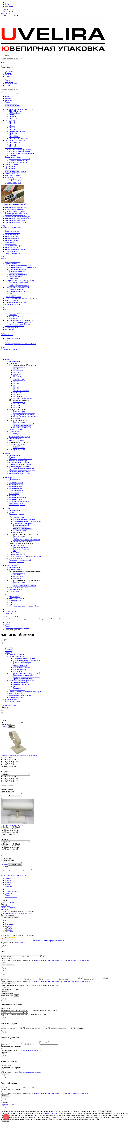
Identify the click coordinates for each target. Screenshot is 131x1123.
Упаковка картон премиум (18, 275)
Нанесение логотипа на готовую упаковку (19, 320)
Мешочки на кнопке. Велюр (15, 249)
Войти (3, 962)
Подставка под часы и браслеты (12, 825)
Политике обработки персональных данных (50, 960)
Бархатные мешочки (12, 231)
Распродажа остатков (12, 262)
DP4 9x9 (12, 115)
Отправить (5, 991)
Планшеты (12, 295)
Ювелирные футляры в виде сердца (17, 217)
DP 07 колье (13, 118)
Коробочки (9, 71)
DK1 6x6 (12, 124)
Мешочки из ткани (11, 236)
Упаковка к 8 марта (11, 170)
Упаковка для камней (12, 304)
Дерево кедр (13, 278)
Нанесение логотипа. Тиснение (20, 322)
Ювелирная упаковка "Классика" (16, 207)
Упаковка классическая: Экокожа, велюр (23, 267)
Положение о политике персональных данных (17, 913)
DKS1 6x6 (12, 144)
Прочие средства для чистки (19, 286)
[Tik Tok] (8, 926)
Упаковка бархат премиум (14, 209)
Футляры (8, 73)
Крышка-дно (13, 318)
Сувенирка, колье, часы (13, 183)
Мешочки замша (10, 244)
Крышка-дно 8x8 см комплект (19, 151)
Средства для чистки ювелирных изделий (19, 280)
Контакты (8, 613)
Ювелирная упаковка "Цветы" (15, 220)
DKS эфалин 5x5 (15, 142)
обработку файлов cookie (49, 1113)
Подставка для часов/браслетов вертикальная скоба (19, 756)
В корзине (4, 796)
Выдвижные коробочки (13, 157)
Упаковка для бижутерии (13, 177)
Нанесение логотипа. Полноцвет (20, 324)
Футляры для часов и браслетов (16, 213)
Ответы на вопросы (8, 908)
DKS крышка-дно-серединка (15, 140)
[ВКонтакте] (9, 932)
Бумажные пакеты (11, 300)
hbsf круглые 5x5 (15, 181)
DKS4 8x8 (12, 146)
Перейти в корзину (7, 1104)
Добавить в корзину (15, 796)
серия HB (12, 179)
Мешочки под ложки (12, 240)
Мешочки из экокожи (12, 238)
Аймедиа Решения (19, 942)
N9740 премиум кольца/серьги (15, 172)
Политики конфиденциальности (30, 1050)
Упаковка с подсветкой (17, 271)
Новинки (8, 879)
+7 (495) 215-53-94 (7, 10)
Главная (7, 622)
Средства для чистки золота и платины (22, 284)
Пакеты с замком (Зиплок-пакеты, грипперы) (21, 298)
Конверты (12, 155)
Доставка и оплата (11, 611)
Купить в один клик (8, 791)
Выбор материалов (11, 327)
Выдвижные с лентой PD (18, 161)
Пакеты (7, 80)
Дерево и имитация (16, 273)
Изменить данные (7, 993)
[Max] (7, 4)
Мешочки (8, 75)
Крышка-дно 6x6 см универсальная (21, 153)
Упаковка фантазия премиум (15, 215)
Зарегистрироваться (8, 965)
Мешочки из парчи (11, 235)
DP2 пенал (12, 116)
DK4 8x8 (12, 129)
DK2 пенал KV (14, 137)
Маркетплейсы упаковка (13, 148)
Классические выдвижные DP (19, 159)
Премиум (8, 76)
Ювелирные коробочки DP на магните (20, 109)
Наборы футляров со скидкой (15, 211)
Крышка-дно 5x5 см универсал (20, 150)
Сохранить (80, 1028)
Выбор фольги (10, 329)
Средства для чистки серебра (19, 282)
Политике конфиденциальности (79, 960)
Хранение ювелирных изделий (16, 302)
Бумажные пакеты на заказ (14, 326)
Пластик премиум (15, 276)
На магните (13, 315)
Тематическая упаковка (13, 106)
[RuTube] (8, 930)
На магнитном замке (12, 251)
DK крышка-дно (10, 120)
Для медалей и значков (13, 297)
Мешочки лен (10, 242)
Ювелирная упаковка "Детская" (16, 222)
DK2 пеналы (13, 135)
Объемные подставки (16, 289)
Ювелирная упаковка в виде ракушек (18, 218)
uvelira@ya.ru (5, 13)
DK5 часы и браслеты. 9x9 (18, 138)
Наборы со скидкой (12, 164)
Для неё (7, 340)
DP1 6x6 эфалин (14, 113)
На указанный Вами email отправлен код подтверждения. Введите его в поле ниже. (30, 985)
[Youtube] (8, 928)
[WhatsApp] (9, 6)
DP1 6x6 (15, 111)
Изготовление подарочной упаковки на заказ (20, 313)
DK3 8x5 (12, 127)
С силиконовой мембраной (18, 269)
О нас (7, 609)
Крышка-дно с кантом (16, 316)
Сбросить (4, 726)
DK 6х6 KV (13, 133)
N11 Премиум (10, 166)
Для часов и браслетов (17, 291)
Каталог (8, 624)
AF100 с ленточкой (11, 173)
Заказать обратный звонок (10, 917)
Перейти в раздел (19, 367)
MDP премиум (10, 168)
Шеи (10, 293)
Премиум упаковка (11, 264)
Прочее (7, 85)
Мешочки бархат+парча (13, 246)
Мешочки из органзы (12, 233)
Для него (8, 342)
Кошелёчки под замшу (13, 253)
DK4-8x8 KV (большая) (17, 131)
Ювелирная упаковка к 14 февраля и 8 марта (20, 344)
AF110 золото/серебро (12, 175)
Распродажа (9, 82)
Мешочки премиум (11, 247)
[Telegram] (5, 2)
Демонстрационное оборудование (17, 287)
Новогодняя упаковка (12, 338)
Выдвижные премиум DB (18, 162)
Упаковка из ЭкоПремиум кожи (20, 265)
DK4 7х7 (12, 126)
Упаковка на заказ (11, 83)
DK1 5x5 (12, 122)
